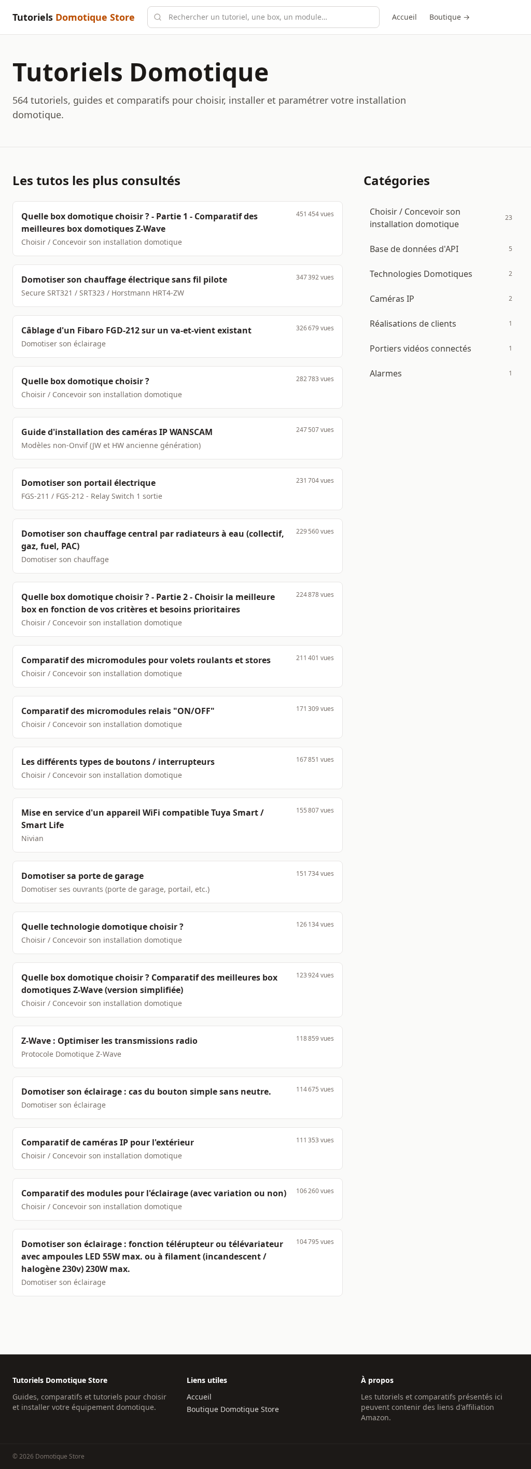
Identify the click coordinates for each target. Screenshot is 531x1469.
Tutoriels (73, 17)
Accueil (404, 17)
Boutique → (449, 17)
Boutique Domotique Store (233, 1409)
